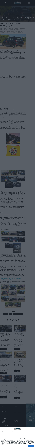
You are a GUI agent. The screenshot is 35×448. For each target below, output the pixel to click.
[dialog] (17, 437)
